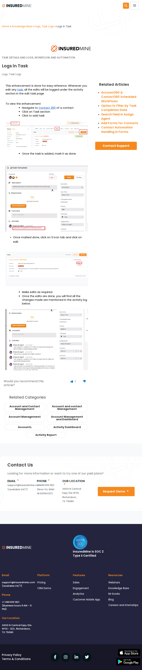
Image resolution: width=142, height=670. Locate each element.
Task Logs (15, 74)
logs (5, 74)
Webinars (114, 582)
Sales (76, 582)
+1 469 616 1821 (10, 602)
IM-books (114, 594)
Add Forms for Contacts (119, 123)
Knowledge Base (118, 588)
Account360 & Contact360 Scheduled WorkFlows (118, 96)
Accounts (24, 427)
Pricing (41, 582)
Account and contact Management (67, 407)
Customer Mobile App (86, 599)
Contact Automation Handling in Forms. (117, 129)
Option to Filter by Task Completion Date (118, 108)
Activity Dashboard (67, 427)
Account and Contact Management (24, 407)
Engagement (81, 588)
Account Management (25, 417)
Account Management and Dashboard (67, 418)
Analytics (78, 594)
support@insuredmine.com (18, 582)
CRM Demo (44, 588)
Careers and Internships (123, 605)
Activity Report (46, 435)
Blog (111, 599)
